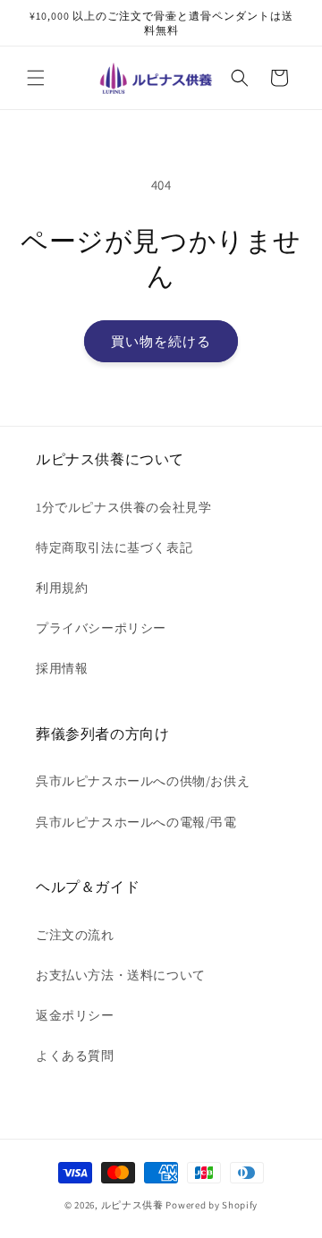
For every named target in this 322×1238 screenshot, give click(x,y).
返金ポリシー (75, 1015)
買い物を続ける (161, 341)
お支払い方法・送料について (121, 975)
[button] (35, 78)
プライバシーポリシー (101, 628)
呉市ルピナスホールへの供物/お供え (143, 781)
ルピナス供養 (132, 1205)
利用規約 (62, 588)
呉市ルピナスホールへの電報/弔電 (136, 822)
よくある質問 (75, 1055)
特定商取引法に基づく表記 (114, 547)
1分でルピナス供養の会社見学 (123, 507)
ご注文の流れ (75, 935)
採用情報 (62, 668)
